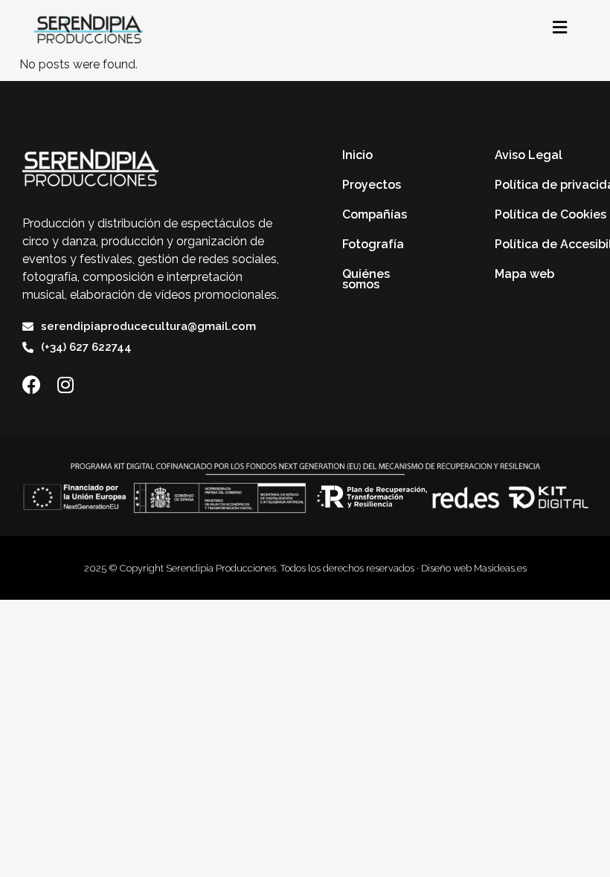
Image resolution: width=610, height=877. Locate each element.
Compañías (374, 214)
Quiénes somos (366, 279)
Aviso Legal (528, 155)
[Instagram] (65, 384)
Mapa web (524, 274)
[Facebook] (31, 384)
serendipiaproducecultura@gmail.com (148, 326)
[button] (559, 28)
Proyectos (371, 185)
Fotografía (373, 244)
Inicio (357, 155)
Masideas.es (500, 568)
